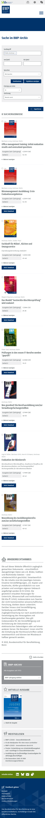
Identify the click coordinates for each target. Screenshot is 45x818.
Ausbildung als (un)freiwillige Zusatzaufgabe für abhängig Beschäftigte (23, 754)
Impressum (6, 794)
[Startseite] (6, 10)
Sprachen (7, 70)
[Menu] (41, 13)
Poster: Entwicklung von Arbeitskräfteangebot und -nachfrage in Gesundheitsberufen (22, 749)
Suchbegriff (7, 49)
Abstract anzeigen (9, 159)
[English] (34, 2)
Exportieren (37, 109)
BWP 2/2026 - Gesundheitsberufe (17, 740)
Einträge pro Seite (9, 86)
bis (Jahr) (26, 60)
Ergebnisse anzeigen (32, 81)
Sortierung (7, 93)
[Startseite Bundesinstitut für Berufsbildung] (6, 2)
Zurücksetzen (17, 81)
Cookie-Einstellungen (9, 801)
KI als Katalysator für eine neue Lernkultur (21, 743)
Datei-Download (9, 211)
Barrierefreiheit (7, 799)
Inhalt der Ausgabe (11, 723)
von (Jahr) (7, 60)
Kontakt (4, 791)
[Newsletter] (27, 2)
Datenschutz (6, 796)
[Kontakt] (41, 2)
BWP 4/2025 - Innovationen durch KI (19, 745)
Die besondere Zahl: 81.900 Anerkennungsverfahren (15, 760)
